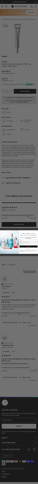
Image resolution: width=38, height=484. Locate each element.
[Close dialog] (37, 231)
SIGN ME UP (28, 246)
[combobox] (21, 242)
